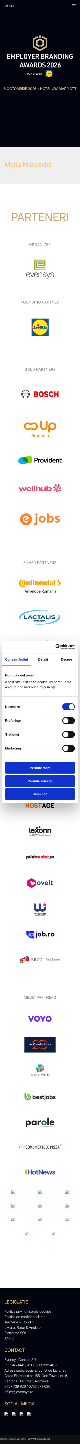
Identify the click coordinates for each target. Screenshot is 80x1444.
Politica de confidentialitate (25, 1316)
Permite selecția (40, 781)
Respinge (40, 794)
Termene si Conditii (19, 1322)
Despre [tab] (66, 659)
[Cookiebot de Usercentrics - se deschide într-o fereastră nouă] (56, 647)
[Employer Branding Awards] (40, 56)
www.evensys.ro (39, 1439)
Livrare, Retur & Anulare (22, 1327)
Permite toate (40, 768)
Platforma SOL (15, 1332)
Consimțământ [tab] (16, 659)
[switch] (68, 720)
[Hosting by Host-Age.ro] (40, 813)
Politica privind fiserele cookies (28, 1311)
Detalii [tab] (43, 659)
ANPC (9, 1338)
